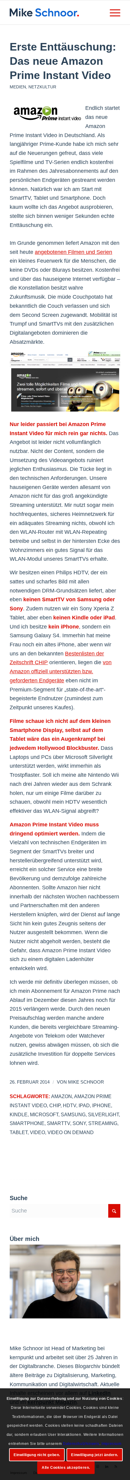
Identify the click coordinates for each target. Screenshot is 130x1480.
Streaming (102, 1123)
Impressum (111, 1444)
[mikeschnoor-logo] (54, 12)
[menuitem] (112, 12)
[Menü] (112, 12)
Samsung (73, 1114)
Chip (54, 1105)
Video (37, 1132)
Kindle (19, 1114)
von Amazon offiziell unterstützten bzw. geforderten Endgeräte (61, 671)
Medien (18, 86)
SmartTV (58, 1123)
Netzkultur (42, 86)
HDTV (69, 1105)
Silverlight (103, 1114)
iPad (84, 1105)
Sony (79, 1123)
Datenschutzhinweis (81, 1444)
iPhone (101, 1105)
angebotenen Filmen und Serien (73, 252)
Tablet (19, 1132)
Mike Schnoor (86, 1082)
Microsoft (44, 1114)
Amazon (61, 1096)
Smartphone (27, 1123)
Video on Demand (70, 1132)
